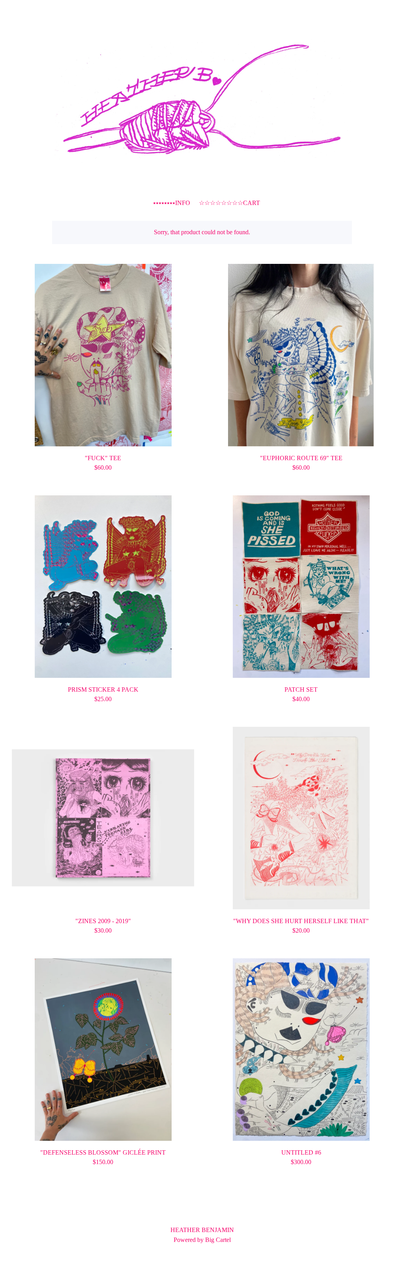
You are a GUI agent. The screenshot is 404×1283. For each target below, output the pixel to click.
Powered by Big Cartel (202, 1239)
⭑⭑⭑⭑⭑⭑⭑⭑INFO (171, 202)
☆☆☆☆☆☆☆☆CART (229, 202)
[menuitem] (144, 203)
